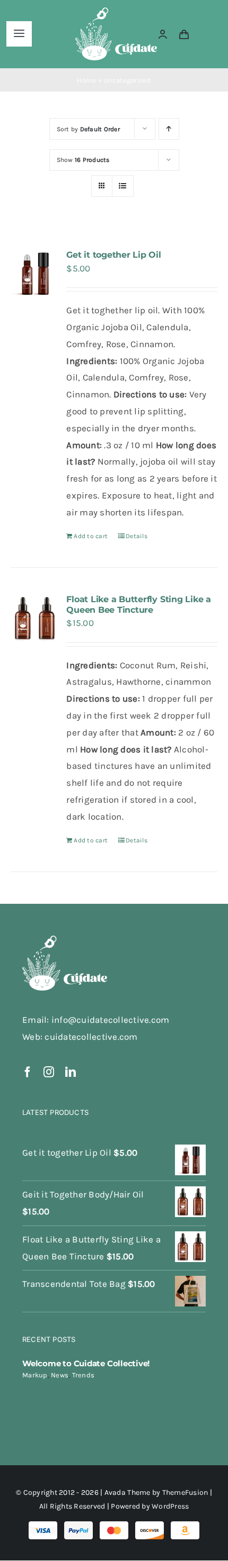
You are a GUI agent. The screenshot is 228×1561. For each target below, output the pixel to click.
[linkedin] (70, 1072)
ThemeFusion (185, 1492)
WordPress (170, 1506)
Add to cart (91, 536)
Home (86, 80)
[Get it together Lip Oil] (34, 273)
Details (136, 536)
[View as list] (122, 186)
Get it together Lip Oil (113, 255)
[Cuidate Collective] (116, 11)
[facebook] (27, 1072)
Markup (35, 1375)
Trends (83, 1375)
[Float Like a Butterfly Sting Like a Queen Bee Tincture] (34, 618)
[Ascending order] (169, 129)
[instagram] (48, 1072)
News (59, 1375)
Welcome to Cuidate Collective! (86, 1363)
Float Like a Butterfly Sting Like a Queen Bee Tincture (138, 604)
